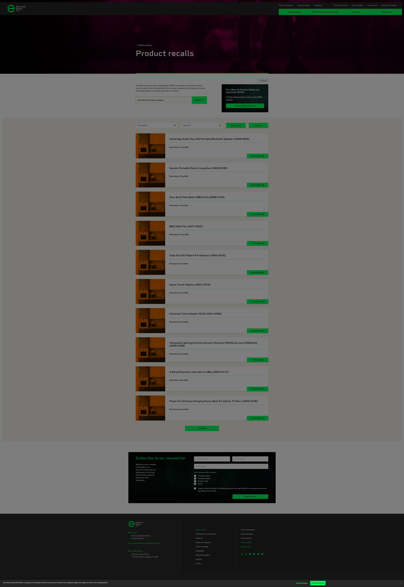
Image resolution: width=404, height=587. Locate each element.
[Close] (400, 583)
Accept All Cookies (317, 583)
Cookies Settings (302, 583)
